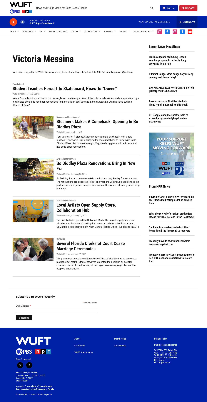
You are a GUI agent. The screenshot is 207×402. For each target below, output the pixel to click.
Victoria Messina (20, 94)
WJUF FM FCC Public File (165, 355)
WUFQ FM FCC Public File (165, 358)
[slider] (27, 22)
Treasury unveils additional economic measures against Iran (169, 242)
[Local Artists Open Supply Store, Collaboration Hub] (33, 211)
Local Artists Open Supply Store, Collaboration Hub (86, 207)
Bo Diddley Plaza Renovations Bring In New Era (96, 166)
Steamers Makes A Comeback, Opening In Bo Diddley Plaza (97, 124)
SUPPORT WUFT (142, 31)
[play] (13, 22)
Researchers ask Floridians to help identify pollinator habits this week (168, 103)
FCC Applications (162, 362)
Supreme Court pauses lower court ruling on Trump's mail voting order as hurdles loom (171, 200)
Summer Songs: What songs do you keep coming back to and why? (171, 75)
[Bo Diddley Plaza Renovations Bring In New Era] (33, 169)
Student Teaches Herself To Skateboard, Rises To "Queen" (65, 88)
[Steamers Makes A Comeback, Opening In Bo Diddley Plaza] (33, 127)
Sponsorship (120, 346)
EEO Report (159, 360)
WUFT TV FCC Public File (165, 353)
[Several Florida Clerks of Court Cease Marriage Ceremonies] (33, 249)
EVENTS (108, 31)
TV (41, 31)
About (77, 339)
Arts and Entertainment (66, 159)
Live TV (170, 8)
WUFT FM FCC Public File (165, 350)
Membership (120, 339)
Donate (189, 8)
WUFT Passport (58, 31)
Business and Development (68, 117)
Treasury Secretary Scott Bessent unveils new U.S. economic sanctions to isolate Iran (171, 258)
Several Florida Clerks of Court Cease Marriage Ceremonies (91, 246)
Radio (74, 31)
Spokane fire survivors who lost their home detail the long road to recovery (169, 229)
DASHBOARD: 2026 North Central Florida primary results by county (171, 89)
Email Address (23, 305)
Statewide (61, 239)
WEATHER (28, 31)
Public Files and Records (165, 345)
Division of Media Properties (40, 394)
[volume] (22, 22)
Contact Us (79, 346)
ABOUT (123, 31)
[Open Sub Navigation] (18, 31)
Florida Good (18, 84)
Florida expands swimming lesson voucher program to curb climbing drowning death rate (167, 60)
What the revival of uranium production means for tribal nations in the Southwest (171, 215)
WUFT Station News (83, 352)
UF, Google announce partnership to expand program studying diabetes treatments (168, 118)
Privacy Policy (160, 339)
